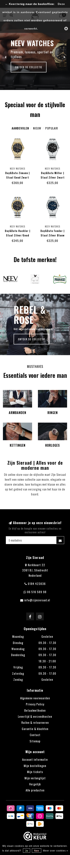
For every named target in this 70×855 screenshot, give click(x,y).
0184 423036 (37, 583)
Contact (35, 735)
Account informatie (35, 759)
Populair (51, 128)
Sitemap (35, 741)
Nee (36, 850)
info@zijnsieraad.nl (37, 600)
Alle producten (35, 790)
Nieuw (37, 128)
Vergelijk (35, 784)
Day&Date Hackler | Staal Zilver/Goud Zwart (17, 235)
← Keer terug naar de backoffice (29, 4)
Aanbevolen (20, 128)
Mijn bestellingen (35, 765)
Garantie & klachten (35, 729)
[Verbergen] (66, 28)
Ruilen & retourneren (35, 722)
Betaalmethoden (35, 710)
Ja (26, 850)
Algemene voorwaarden (35, 698)
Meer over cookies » (55, 850)
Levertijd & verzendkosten (35, 716)
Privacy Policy (35, 704)
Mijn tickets (35, 772)
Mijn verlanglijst (35, 778)
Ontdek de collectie (28, 67)
